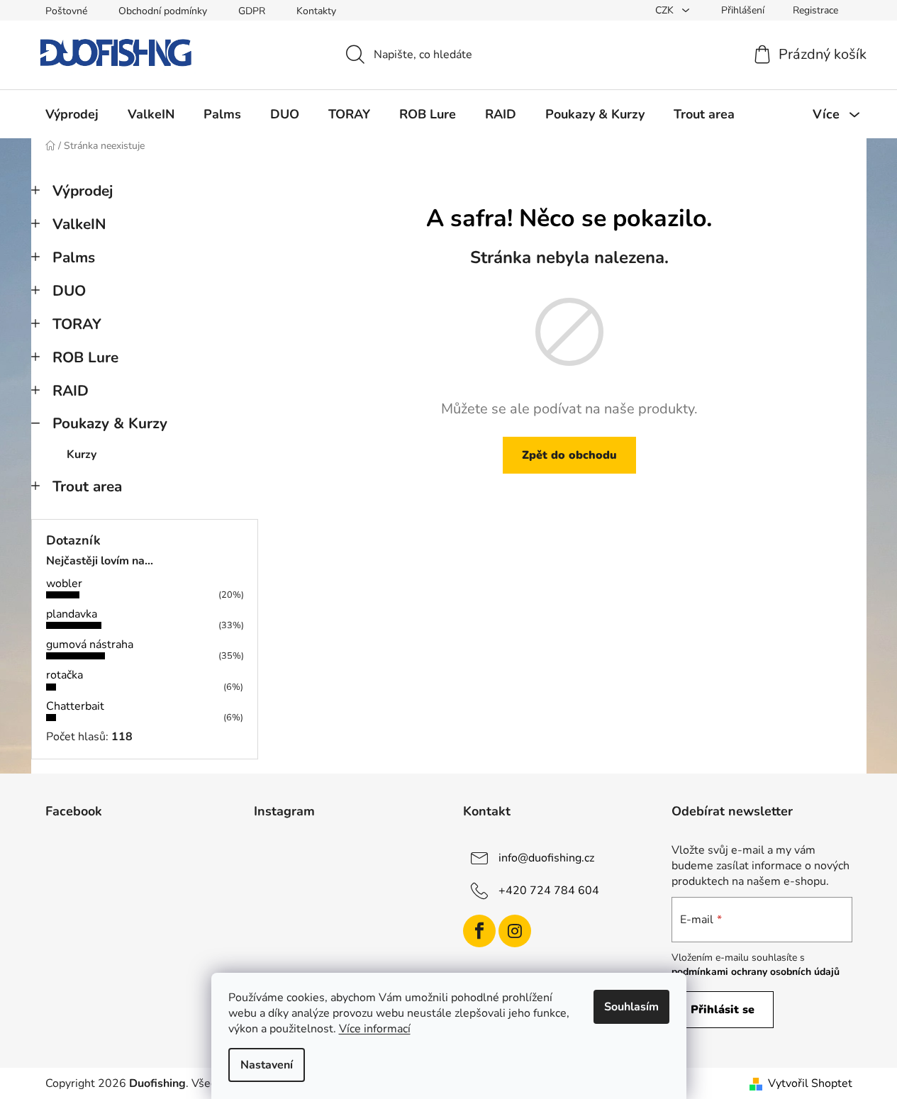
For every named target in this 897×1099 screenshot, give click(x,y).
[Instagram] (514, 931)
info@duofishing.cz (546, 857)
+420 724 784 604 (548, 890)
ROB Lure (85, 357)
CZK (665, 10)
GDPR (251, 11)
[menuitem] (72, 114)
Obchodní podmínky (162, 11)
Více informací (375, 1029)
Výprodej (82, 191)
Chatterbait (75, 706)
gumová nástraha (89, 644)
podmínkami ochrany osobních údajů (756, 971)
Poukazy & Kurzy (109, 423)
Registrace (815, 10)
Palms (73, 257)
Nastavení (266, 1065)
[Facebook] (479, 931)
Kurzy (81, 454)
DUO (69, 291)
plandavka (71, 614)
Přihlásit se (722, 1009)
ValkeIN (79, 224)
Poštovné (66, 11)
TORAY (76, 324)
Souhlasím (631, 1007)
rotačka (64, 675)
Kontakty (316, 11)
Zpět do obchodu (569, 455)
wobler (64, 583)
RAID (70, 391)
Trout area (87, 486)
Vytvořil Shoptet (810, 1083)
